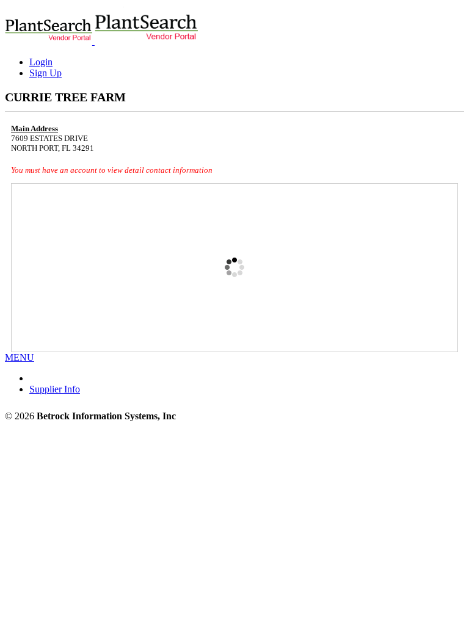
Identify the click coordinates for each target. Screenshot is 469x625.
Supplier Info (54, 389)
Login (41, 62)
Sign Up (45, 73)
